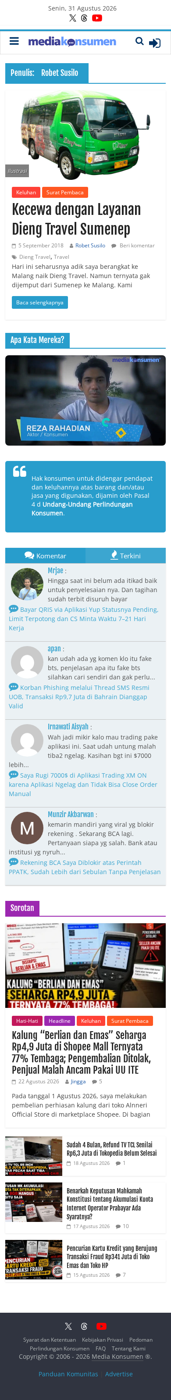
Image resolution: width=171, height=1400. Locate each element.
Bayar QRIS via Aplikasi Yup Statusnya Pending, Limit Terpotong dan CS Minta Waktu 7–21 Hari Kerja (84, 618)
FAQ (101, 1348)
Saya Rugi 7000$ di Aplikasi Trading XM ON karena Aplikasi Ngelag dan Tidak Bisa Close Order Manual (83, 784)
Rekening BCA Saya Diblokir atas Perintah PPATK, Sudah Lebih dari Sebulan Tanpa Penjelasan (85, 867)
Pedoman (141, 1339)
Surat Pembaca (65, 192)
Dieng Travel (34, 257)
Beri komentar (136, 245)
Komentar (51, 555)
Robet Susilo (90, 245)
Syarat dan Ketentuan (49, 1339)
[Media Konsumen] (72, 42)
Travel (61, 257)
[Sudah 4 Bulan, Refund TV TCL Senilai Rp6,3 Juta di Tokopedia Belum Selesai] (33, 1141)
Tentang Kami (129, 1348)
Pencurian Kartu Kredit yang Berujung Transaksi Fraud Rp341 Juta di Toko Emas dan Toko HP (112, 1257)
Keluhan (26, 192)
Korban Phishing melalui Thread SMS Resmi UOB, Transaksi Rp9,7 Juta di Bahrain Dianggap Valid (79, 696)
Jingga (78, 1081)
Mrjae (55, 570)
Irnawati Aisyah (68, 726)
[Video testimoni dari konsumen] (85, 400)
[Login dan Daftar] (155, 43)
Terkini (130, 555)
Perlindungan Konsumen (59, 1348)
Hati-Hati (27, 1021)
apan (54, 648)
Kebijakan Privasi (102, 1339)
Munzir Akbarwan (71, 814)
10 (126, 1226)
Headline (60, 1021)
